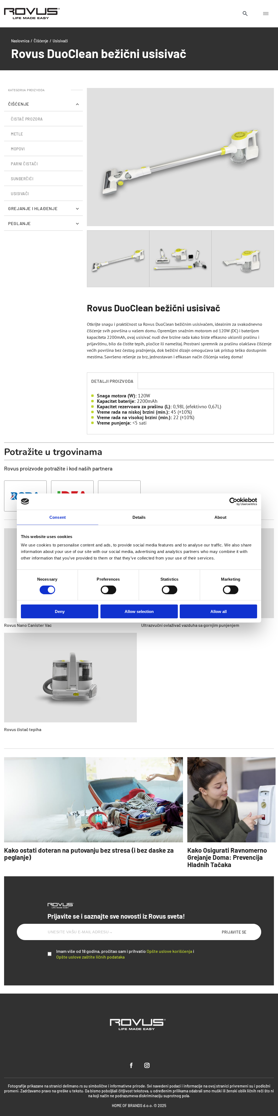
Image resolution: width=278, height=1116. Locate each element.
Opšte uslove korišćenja (169, 951)
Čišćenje (41, 40)
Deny (60, 611)
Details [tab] (139, 517)
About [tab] (220, 517)
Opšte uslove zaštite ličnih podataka (90, 956)
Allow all (218, 611)
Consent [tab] (57, 517)
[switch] (108, 589)
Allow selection (139, 611)
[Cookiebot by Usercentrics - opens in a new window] (233, 501)
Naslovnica (20, 40)
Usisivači (60, 40)
